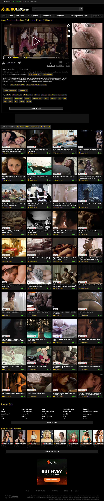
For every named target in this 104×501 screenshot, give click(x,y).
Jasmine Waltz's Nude (30, 1)
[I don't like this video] (20, 64)
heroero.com (15, 496)
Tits (16, 101)
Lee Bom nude (47, 74)
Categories (47, 16)
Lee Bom (27, 98)
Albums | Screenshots (78, 16)
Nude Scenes (28, 95)
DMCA (76, 491)
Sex (64, 98)
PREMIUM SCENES (18, 1)
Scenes (53, 98)
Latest (10, 16)
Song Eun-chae (37, 98)
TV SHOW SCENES (6, 1)
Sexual (22, 101)
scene (29, 101)
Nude (8, 95)
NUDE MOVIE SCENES (17, 85)
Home (3, 16)
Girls (10, 101)
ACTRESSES (60, 16)
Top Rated (20, 16)
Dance (37, 95)
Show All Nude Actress (52, 451)
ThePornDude (97, 16)
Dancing (44, 95)
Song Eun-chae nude (35, 74)
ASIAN (44, 85)
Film (5, 101)
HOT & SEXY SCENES (33, 85)
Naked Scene (62, 95)
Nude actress (8, 98)
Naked (46, 98)
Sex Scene (52, 95)
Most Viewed (33, 16)
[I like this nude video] (4, 64)
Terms (66, 491)
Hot (59, 98)
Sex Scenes (18, 98)
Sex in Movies (17, 95)
